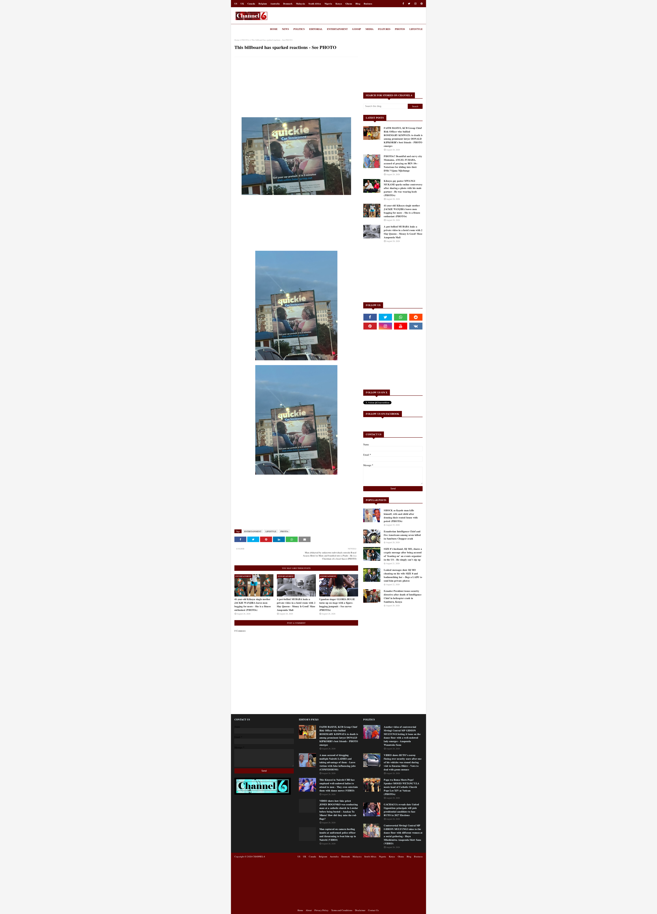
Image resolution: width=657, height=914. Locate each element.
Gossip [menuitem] (356, 29)
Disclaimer (360, 910)
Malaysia (300, 3)
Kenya (339, 3)
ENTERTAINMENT (252, 531)
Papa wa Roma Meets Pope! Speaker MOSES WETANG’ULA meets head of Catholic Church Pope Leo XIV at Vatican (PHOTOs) (401, 787)
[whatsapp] (400, 317)
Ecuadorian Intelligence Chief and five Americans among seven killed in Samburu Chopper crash (402, 535)
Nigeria (328, 3)
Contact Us (373, 910)
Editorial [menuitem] (316, 29)
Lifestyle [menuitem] (416, 29)
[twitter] (409, 3)
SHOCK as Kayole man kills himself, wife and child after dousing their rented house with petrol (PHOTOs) (401, 516)
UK (242, 3)
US (235, 3)
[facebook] (403, 3)
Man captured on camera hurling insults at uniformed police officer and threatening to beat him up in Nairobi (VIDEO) (337, 834)
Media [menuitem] (369, 29)
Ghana (348, 3)
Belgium (263, 3)
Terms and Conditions (341, 910)
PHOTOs (245, 40)
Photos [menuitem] (400, 29)
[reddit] (416, 317)
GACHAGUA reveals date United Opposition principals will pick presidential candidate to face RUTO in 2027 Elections (401, 810)
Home (236, 40)
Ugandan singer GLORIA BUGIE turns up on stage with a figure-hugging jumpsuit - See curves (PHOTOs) (337, 604)
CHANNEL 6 (259, 856)
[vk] (416, 326)
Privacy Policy (321, 910)
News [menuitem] (285, 29)
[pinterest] (421, 3)
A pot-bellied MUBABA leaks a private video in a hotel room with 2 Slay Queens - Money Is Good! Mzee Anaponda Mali (296, 604)
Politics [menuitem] (299, 29)
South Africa (314, 3)
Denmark (287, 3)
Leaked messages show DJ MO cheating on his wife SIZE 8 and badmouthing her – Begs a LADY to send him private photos (403, 575)
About (309, 910)
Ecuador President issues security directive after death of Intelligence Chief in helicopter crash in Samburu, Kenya (402, 596)
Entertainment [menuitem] (337, 29)
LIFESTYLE (271, 531)
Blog (358, 3)
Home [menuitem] (274, 29)
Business (368, 3)
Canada (251, 3)
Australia (275, 3)
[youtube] (400, 326)
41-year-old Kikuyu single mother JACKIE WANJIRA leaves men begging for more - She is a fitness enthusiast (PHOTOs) (252, 604)
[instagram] (415, 3)
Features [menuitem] (384, 29)
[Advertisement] (296, 84)
